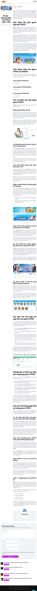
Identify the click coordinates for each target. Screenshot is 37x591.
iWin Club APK (19, 6)
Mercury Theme (27, 587)
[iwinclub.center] (4, 1)
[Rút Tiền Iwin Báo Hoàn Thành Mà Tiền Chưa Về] (2, 569)
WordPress (22, 587)
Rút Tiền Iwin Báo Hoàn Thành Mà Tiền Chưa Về (13, 567)
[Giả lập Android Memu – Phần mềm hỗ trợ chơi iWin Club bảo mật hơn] (2, 580)
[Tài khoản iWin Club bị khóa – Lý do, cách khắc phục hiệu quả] (2, 575)
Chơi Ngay (6, 575)
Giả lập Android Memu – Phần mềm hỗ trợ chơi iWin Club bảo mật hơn (17, 578)
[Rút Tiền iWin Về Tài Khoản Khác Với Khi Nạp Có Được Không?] (2, 564)
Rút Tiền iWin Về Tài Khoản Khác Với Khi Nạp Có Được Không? (16, 562)
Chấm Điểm (25, 514)
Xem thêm (6, 564)
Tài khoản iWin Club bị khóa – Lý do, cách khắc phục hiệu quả (16, 573)
